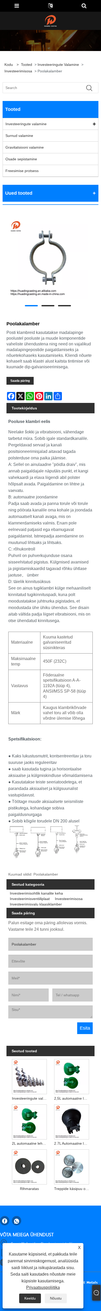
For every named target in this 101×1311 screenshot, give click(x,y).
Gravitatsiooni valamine (24, 147)
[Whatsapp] (16, 1220)
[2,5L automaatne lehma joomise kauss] (71, 1075)
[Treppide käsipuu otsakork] (71, 1166)
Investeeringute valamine (58, 64)
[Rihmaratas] (29, 1166)
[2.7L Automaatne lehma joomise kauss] (71, 1120)
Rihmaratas (29, 1189)
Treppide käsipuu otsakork (72, 1189)
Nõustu (56, 1298)
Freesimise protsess (22, 171)
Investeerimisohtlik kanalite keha (36, 893)
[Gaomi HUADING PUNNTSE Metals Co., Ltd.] (50, 20)
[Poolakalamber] (48, 258)
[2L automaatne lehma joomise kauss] (29, 1120)
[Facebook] (4, 1220)
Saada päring (20, 381)
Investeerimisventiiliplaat (30, 899)
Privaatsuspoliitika (43, 1287)
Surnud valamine (19, 136)
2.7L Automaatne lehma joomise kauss (72, 1143)
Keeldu (30, 1298)
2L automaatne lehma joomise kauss (30, 1143)
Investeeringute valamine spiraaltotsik (30, 1098)
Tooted (26, 64)
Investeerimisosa (18, 71)
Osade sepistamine (21, 159)
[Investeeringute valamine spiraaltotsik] (29, 1075)
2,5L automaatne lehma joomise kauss (72, 1098)
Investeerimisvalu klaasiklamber (36, 904)
